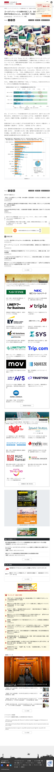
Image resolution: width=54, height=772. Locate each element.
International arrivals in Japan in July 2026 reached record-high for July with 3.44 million (25, 728)
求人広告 (16, 767)
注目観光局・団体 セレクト (14, 419)
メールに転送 (31, 20)
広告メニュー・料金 (27, 765)
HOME (5, 8)
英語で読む (38, 20)
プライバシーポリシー (30, 762)
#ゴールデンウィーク (18, 16)
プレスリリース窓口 (38, 765)
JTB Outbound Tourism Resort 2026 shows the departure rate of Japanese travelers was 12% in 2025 (27, 724)
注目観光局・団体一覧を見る (27, 483)
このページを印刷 (46, 20)
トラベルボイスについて (19, 760)
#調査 (25, 16)
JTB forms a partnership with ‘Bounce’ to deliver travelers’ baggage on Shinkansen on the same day (26, 720)
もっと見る (27, 270)
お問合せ (22, 767)
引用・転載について (18, 762)
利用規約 (39, 762)
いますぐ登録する (47, 16)
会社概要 (29, 760)
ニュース (9, 8)
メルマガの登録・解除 (38, 760)
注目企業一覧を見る (27, 405)
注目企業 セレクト (11, 281)
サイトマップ (17, 765)
